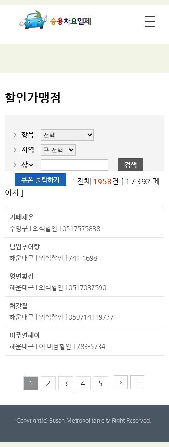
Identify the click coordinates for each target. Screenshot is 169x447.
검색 (130, 165)
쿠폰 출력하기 (40, 179)
